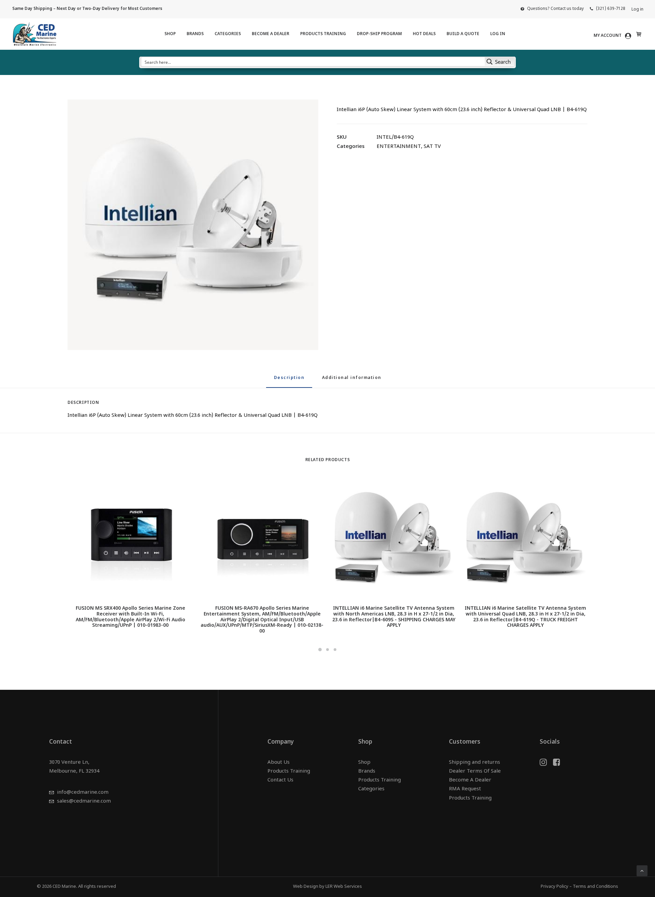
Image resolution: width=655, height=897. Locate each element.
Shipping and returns (474, 762)
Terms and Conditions (595, 887)
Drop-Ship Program (379, 34)
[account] (614, 35)
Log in (637, 9)
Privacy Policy (554, 887)
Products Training (323, 34)
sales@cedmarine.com (84, 801)
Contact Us (280, 780)
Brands (195, 34)
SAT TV (432, 146)
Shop (170, 34)
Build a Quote (463, 34)
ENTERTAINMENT (399, 146)
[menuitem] (552, 9)
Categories (228, 34)
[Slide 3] (335, 649)
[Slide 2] (327, 649)
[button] (193, 225)
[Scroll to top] (642, 871)
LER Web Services (343, 887)
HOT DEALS (424, 34)
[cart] (638, 34)
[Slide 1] (320, 649)
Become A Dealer (270, 34)
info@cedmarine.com (82, 792)
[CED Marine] (34, 34)
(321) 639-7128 (610, 9)
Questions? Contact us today (555, 9)
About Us (278, 762)
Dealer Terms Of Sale (475, 771)
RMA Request (465, 789)
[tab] (351, 381)
